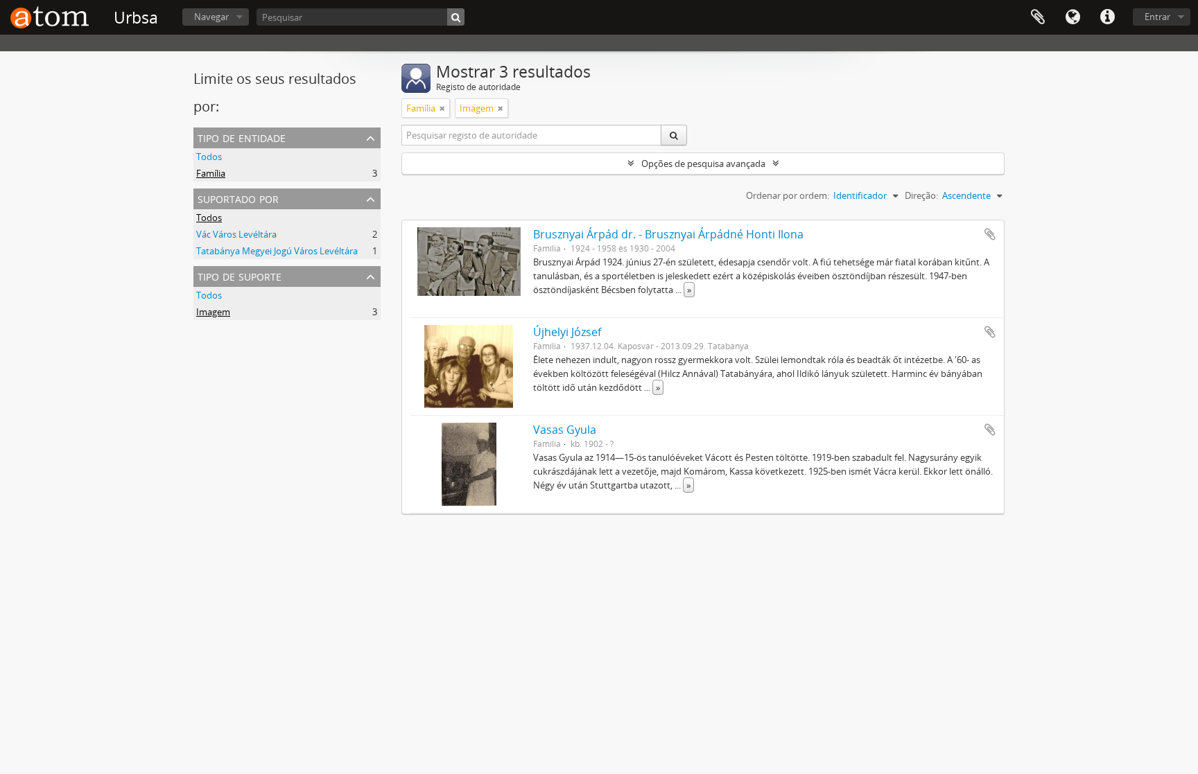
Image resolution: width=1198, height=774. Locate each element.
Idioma (1072, 17)
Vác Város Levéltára (236, 234)
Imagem (213, 312)
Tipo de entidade (242, 136)
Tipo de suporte (239, 275)
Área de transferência (1038, 17)
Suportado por (238, 197)
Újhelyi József (567, 332)
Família (210, 173)
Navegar (211, 16)
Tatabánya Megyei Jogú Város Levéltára (277, 251)
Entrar (1157, 16)
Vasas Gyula (564, 429)
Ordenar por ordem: (787, 195)
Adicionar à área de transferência (990, 234)
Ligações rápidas (1107, 17)
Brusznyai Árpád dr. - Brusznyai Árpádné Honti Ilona (668, 234)
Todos (209, 156)
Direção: (921, 195)
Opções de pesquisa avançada (703, 163)
